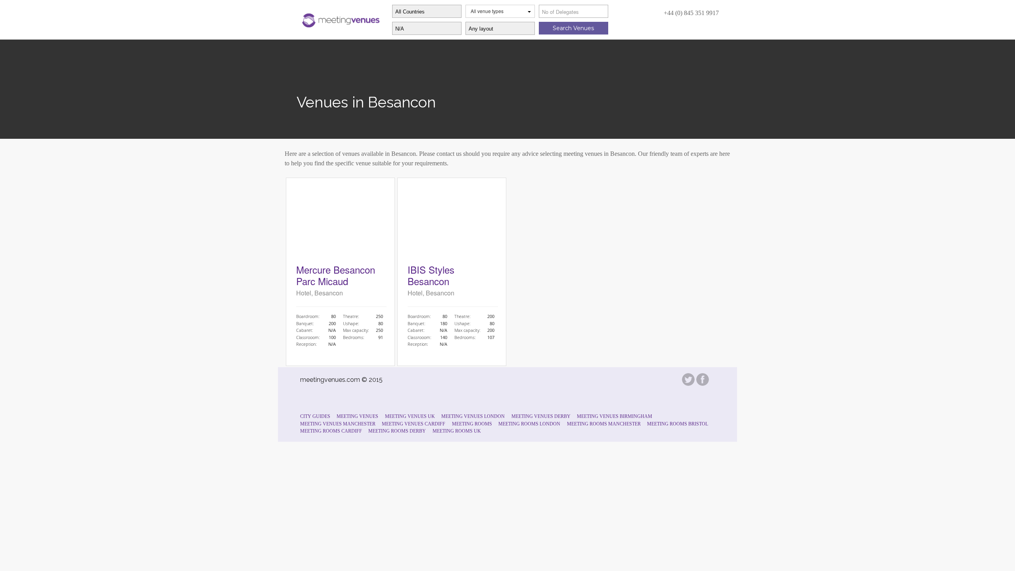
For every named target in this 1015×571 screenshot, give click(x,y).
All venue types (487, 11)
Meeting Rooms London (529, 424)
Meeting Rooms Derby (397, 431)
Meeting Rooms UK (457, 431)
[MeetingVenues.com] (339, 19)
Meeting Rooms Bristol (677, 424)
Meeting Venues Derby (541, 416)
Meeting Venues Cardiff (413, 424)
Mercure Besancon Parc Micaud (335, 275)
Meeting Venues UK (410, 416)
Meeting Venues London (473, 416)
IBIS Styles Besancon (431, 275)
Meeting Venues (357, 416)
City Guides (315, 416)
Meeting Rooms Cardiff (331, 431)
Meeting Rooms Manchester (604, 424)
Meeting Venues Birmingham (614, 416)
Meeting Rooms (472, 424)
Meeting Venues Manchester (337, 424)
